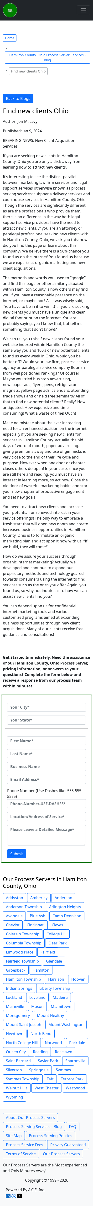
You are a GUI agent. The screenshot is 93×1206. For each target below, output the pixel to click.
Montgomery (18, 1015)
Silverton (14, 1069)
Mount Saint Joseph (23, 1024)
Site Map (14, 1135)
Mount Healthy (50, 1015)
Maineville (15, 1006)
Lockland (14, 997)
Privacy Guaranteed (68, 1144)
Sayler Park (48, 1060)
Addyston (14, 897)
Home (9, 38)
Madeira (60, 997)
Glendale (54, 961)
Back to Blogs (18, 98)
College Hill (56, 934)
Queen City (16, 1051)
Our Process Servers (61, 1153)
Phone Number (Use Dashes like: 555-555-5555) (45, 793)
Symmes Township (23, 1079)
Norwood (53, 1042)
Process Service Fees (24, 1144)
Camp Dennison (66, 915)
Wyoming (14, 1097)
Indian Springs (19, 988)
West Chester (47, 1088)
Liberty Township (54, 988)
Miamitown (61, 1006)
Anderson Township (24, 906)
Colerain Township (22, 934)
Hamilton (41, 970)
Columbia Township (23, 943)
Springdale (39, 1069)
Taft (50, 1079)
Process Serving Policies (50, 1135)
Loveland (37, 997)
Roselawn (63, 1051)
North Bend (41, 1033)
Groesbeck (16, 970)
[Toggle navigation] (83, 10)
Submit (16, 853)
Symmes (63, 1069)
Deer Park (58, 943)
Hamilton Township (23, 979)
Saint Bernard (18, 1060)
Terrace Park (72, 1079)
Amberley (38, 897)
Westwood (75, 1088)
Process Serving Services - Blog (34, 1126)
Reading (40, 1051)
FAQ (72, 1126)
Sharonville (75, 1060)
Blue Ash (37, 915)
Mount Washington (65, 1024)
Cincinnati (36, 925)
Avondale (14, 915)
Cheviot (13, 925)
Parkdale (77, 1042)
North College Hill (22, 1042)
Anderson (63, 897)
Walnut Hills (16, 1088)
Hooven (78, 979)
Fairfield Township (22, 961)
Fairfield (48, 952)
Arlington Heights (65, 906)
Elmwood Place (19, 952)
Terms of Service (21, 1153)
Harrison (56, 979)
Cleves (57, 925)
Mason (37, 1006)
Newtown (14, 1033)
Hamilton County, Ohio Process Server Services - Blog (47, 57)
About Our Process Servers (30, 1117)
